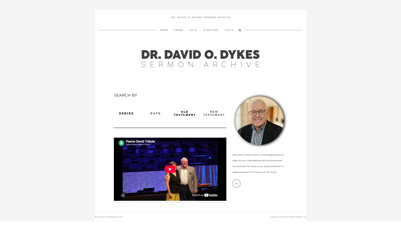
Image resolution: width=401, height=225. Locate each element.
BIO (236, 183)
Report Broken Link (298, 217)
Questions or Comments (279, 217)
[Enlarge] (283, 97)
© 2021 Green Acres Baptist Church (109, 217)
